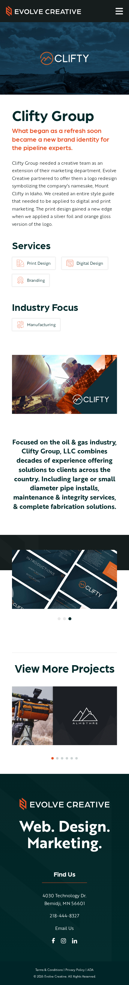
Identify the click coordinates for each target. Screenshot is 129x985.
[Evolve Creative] (43, 11)
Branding (36, 280)
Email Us (64, 928)
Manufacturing (41, 324)
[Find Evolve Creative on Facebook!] (53, 940)
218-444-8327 (64, 916)
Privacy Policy (75, 970)
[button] (59, 618)
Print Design (39, 263)
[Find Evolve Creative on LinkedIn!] (74, 940)
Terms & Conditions (49, 970)
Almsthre (65, 715)
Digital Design (89, 263)
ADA (90, 970)
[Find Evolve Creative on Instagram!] (63, 940)
